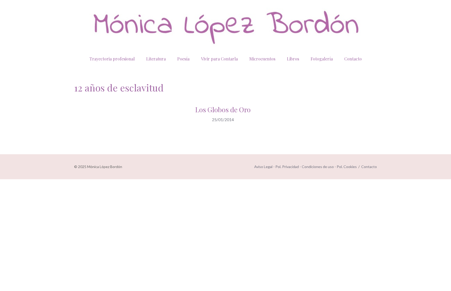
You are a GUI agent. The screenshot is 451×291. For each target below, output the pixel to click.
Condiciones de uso (318, 166)
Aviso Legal (263, 166)
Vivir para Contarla (219, 58)
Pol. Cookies (347, 166)
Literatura (156, 58)
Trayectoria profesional (112, 58)
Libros (293, 58)
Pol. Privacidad (287, 166)
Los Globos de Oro (223, 109)
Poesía (183, 58)
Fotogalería (322, 58)
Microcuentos (262, 58)
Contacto (353, 58)
